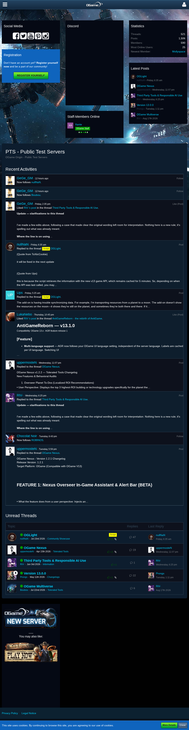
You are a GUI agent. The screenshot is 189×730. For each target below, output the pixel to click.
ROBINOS (37, 440)
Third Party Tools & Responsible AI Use (159, 95)
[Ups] (10, 299)
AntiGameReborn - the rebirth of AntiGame (77, 318)
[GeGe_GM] (10, 180)
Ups (20, 293)
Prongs (140, 109)
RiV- (139, 99)
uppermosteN (143, 89)
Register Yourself (31, 75)
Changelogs (53, 577)
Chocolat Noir (27, 436)
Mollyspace (178, 51)
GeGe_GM (25, 178)
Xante (78, 124)
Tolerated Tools (60, 551)
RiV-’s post (30, 207)
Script (113, 534)
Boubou (35, 194)
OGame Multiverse (148, 114)
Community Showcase (58, 538)
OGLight (142, 76)
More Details (169, 725)
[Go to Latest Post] (151, 537)
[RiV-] (10, 411)
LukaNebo (24, 314)
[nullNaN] (10, 264)
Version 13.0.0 (145, 104)
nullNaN (141, 80)
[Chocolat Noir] (10, 438)
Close (183, 725)
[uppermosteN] (10, 374)
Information (48, 564)
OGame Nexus (145, 85)
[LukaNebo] (10, 334)
